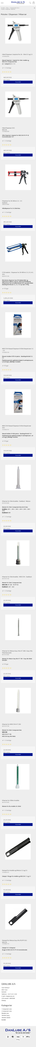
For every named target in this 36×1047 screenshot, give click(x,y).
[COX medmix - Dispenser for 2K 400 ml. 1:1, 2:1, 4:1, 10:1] (18, 253)
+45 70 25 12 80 (12, 994)
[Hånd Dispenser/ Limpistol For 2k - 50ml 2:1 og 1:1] (18, 35)
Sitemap (3, 1000)
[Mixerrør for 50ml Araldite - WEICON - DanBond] (18, 557)
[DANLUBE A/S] (18, 2)
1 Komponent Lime (6, 1009)
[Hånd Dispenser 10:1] (18, 109)
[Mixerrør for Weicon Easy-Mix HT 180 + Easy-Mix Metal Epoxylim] (18, 632)
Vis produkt (18, 82)
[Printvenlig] (34, 8)
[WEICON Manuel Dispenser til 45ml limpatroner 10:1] (18, 406)
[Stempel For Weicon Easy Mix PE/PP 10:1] (18, 921)
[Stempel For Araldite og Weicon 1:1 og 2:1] (18, 851)
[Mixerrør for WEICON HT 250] (18, 705)
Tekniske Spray (5, 1015)
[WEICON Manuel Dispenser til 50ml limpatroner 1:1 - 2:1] (18, 329)
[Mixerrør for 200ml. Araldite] (18, 781)
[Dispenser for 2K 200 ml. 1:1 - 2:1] (18, 181)
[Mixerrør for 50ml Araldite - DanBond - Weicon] (18, 482)
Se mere (3, 1019)
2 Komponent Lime (6, 1011)
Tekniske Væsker (5, 1017)
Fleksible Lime (5, 1013)
